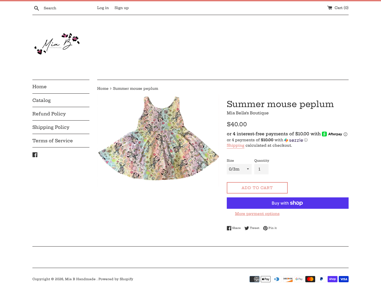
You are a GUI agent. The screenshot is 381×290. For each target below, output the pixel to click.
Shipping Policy (50, 127)
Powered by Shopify (115, 279)
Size (230, 160)
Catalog (41, 100)
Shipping (235, 145)
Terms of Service (52, 140)
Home (39, 86)
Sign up (122, 8)
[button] (288, 140)
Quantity (261, 160)
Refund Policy (49, 113)
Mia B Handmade (81, 279)
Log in (103, 8)
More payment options (257, 213)
